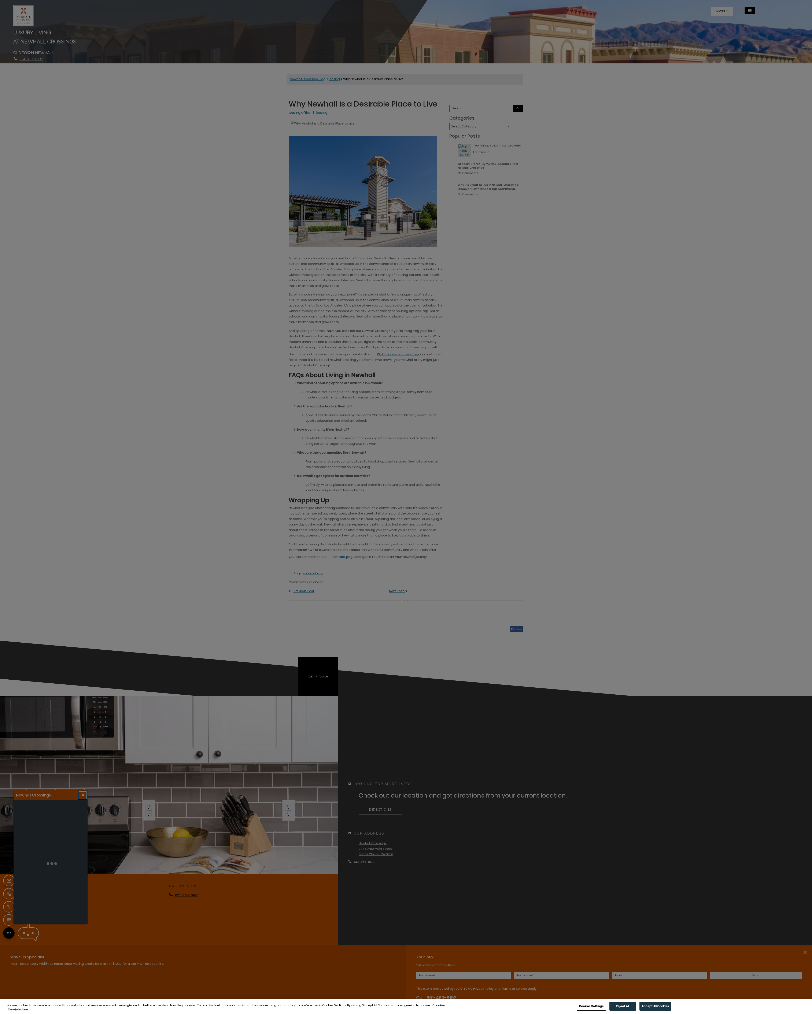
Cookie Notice (18, 1009)
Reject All (622, 1006)
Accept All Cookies (655, 1006)
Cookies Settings (591, 1006)
